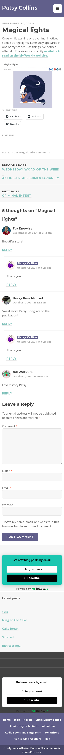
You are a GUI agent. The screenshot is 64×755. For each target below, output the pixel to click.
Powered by (23, 588)
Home (7, 719)
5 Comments (42, 152)
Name (7, 471)
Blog (17, 719)
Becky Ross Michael (28, 298)
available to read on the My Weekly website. (31, 53)
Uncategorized (23, 152)
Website (7, 505)
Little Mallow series (48, 719)
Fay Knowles (22, 228)
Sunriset (8, 637)
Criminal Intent (16, 193)
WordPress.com (33, 752)
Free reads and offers (27, 739)
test (5, 611)
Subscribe (32, 578)
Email (7, 488)
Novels (27, 719)
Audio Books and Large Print (23, 732)
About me (48, 726)
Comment (9, 426)
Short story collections (24, 726)
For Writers (52, 732)
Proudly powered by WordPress (20, 748)
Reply (7, 250)
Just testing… (11, 646)
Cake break (10, 629)
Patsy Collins (20, 7)
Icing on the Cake (14, 620)
